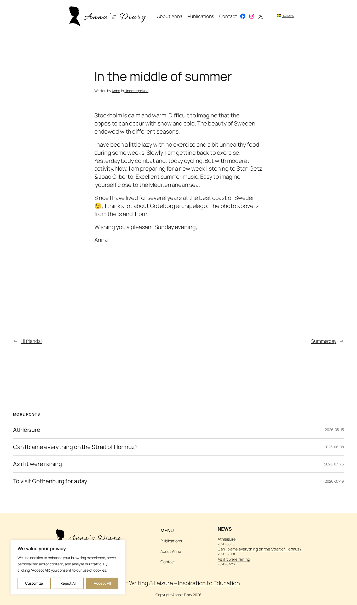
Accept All (102, 583)
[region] (67, 567)
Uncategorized (136, 90)
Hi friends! (31, 341)
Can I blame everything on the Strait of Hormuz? (75, 447)
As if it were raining (37, 464)
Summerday (323, 341)
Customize (34, 583)
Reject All (68, 583)
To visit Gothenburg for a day (50, 481)
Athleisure (26, 430)
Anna (116, 90)
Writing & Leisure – (184, 583)
